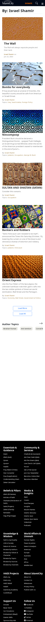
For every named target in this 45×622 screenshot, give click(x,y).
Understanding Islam (11, 479)
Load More (22, 308)
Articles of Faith (9, 497)
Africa (26, 562)
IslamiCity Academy (10, 590)
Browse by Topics (9, 558)
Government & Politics (32, 298)
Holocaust (18, 248)
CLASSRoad (7, 593)
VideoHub (27, 522)
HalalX (5, 586)
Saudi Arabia (16, 102)
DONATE (28, 3)
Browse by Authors (10, 549)
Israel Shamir (9, 54)
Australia (27, 556)
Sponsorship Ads (9, 620)
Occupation (19, 155)
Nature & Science (9, 546)
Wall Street (19, 298)
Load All (22, 313)
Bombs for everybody (16, 87)
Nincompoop (10, 134)
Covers (26, 500)
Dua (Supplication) (10, 476)
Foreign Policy (27, 102)
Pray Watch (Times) (10, 470)
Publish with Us (30, 590)
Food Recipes (29, 503)
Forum (26, 467)
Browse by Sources (10, 561)
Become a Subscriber (32, 476)
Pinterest (29, 620)
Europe (26, 553)
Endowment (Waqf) (10, 614)
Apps (26, 497)
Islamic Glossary (30, 513)
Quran (5, 460)
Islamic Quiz (28, 516)
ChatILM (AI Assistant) (32, 454)
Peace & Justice (29, 543)
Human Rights (29, 540)
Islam (5, 454)
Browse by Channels (10, 565)
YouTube (29, 614)
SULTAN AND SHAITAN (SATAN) (22, 187)
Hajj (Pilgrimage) (9, 516)
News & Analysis (30, 546)
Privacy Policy (29, 586)
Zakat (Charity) (8, 509)
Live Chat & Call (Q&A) (32, 463)
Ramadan (6, 513)
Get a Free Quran (30, 470)
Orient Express (11, 280)
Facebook (29, 605)
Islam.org (6, 580)
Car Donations (8, 611)
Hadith (5, 467)
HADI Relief (7, 583)
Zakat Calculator (9, 482)
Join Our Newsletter (31, 473)
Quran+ (6, 463)
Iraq (9, 102)
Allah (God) (7, 457)
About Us (27, 577)
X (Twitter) (28, 608)
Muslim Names (29, 510)
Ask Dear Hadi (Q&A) (31, 457)
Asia (25, 559)
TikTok (28, 617)
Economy (11, 298)
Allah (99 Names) (9, 494)
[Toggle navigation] (41, 3)
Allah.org (6, 577)
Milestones (28, 583)
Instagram (30, 611)
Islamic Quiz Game (31, 519)
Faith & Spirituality (10, 540)
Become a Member (31, 479)
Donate (6, 605)
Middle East (28, 565)
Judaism (11, 155)
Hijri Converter (8, 473)
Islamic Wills (8, 617)
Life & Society (8, 543)
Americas (27, 549)
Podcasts (27, 525)
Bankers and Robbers (16, 230)
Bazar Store (7, 608)
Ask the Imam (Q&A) (31, 460)
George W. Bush (30, 155)
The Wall (10, 43)
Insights (27, 506)
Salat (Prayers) (8, 506)
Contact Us (28, 580)
